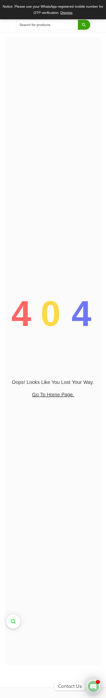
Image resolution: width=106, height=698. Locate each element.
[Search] (84, 25)
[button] (13, 621)
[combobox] (53, 25)
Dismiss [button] (66, 13)
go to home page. (53, 394)
